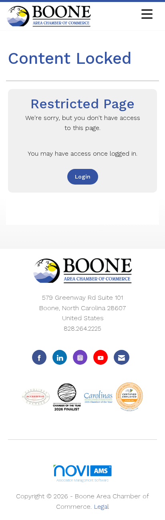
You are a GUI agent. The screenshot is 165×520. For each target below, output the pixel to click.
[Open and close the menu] (124, 14)
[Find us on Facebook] (39, 357)
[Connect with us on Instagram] (80, 357)
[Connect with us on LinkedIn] (59, 357)
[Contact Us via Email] (121, 357)
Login (83, 176)
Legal (101, 506)
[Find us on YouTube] (100, 357)
